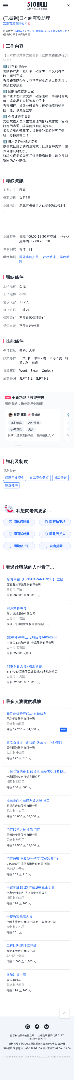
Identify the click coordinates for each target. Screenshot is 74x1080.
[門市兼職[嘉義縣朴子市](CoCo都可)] (37, 867)
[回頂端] (64, 1013)
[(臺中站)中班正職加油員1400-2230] (37, 645)
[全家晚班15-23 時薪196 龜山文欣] (37, 896)
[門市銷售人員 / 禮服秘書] (37, 674)
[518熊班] (37, 6)
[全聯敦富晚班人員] (37, 925)
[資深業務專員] (37, 616)
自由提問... (57, 546)
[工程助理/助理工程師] (37, 954)
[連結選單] (5, 5)
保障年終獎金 (14, 477)
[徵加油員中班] (37, 983)
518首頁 (20, 31)
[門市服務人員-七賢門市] (37, 838)
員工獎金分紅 (39, 477)
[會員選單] (68, 5)
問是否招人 (57, 533)
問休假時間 (22, 521)
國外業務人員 (29, 257)
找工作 (30, 31)
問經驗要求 (57, 521)
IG (27, 1026)
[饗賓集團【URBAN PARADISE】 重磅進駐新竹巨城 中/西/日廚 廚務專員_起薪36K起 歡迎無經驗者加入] (37, 587)
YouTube (46, 1026)
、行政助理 (47, 257)
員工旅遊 (60, 477)
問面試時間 (22, 533)
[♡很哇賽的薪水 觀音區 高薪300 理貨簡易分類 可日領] (37, 779)
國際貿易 (41, 31)
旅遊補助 (11, 485)
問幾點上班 (22, 546)
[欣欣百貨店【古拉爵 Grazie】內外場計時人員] (37, 750)
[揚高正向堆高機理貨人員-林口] (37, 808)
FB (37, 1026)
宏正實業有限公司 (57, 31)
